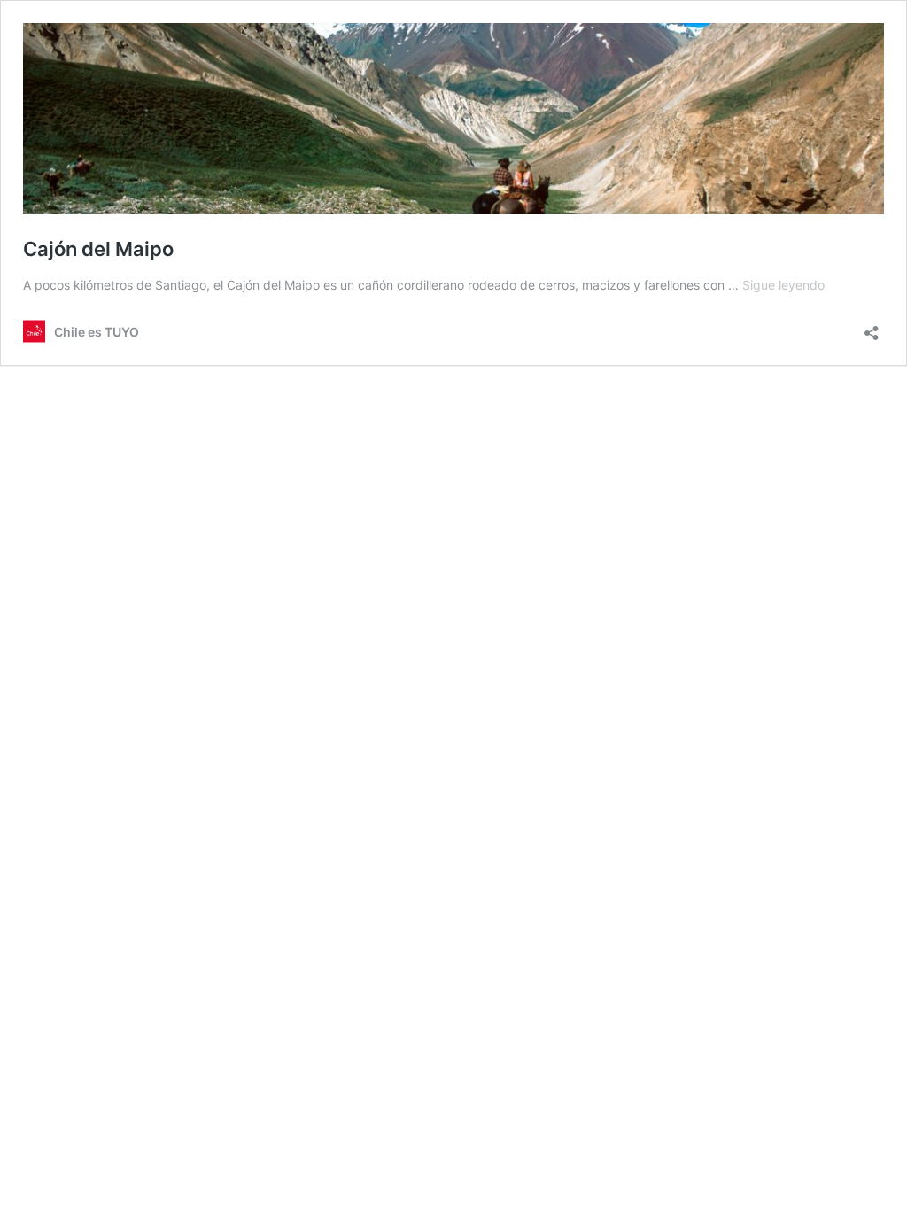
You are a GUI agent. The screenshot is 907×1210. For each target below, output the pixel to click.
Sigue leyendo (783, 284)
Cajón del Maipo (98, 248)
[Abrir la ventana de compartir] (871, 327)
